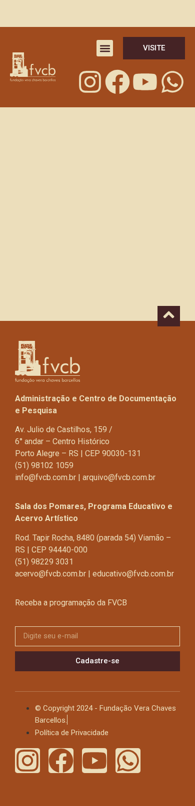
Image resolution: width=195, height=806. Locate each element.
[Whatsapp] (172, 81)
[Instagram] (90, 81)
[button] (104, 48)
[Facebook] (117, 81)
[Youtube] (145, 81)
